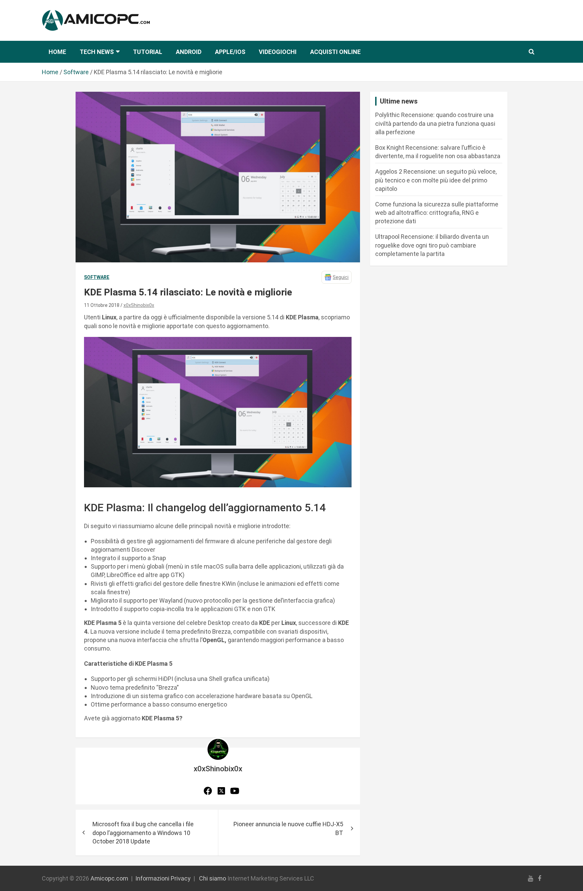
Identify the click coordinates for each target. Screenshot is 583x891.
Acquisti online (335, 51)
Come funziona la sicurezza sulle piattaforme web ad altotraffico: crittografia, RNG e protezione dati (436, 213)
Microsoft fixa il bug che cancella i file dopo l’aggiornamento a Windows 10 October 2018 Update (143, 832)
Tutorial (147, 51)
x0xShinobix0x (138, 305)
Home (57, 51)
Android (188, 51)
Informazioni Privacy (163, 878)
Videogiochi (278, 51)
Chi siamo (212, 878)
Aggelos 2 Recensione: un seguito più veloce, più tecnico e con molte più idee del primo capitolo (436, 180)
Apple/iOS (230, 51)
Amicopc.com (109, 878)
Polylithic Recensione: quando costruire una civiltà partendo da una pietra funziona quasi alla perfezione (435, 123)
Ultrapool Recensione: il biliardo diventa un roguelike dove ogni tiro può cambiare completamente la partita (432, 245)
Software (96, 277)
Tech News (97, 51)
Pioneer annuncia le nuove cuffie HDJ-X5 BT (288, 828)
